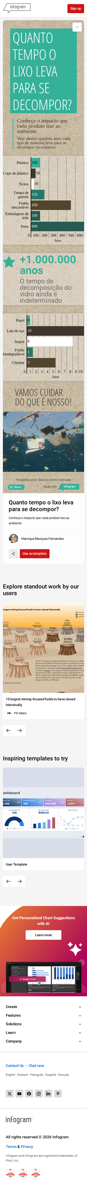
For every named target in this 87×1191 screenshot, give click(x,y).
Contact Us (15, 1065)
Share (17, 487)
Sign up (75, 8)
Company (14, 1041)
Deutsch (22, 1075)
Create (11, 1006)
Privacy (27, 1146)
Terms (11, 1146)
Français (63, 1075)
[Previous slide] (8, 730)
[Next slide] (19, 730)
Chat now (36, 1065)
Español (50, 1075)
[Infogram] (16, 8)
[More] (77, 27)
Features (13, 1015)
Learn (11, 1032)
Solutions (13, 1024)
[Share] (13, 553)
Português (37, 1075)
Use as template (35, 553)
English (10, 1075)
